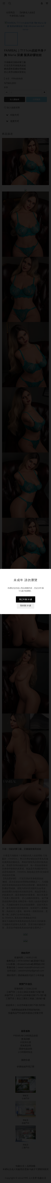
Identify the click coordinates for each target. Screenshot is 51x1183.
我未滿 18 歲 (25, 605)
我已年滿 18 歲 (25, 599)
